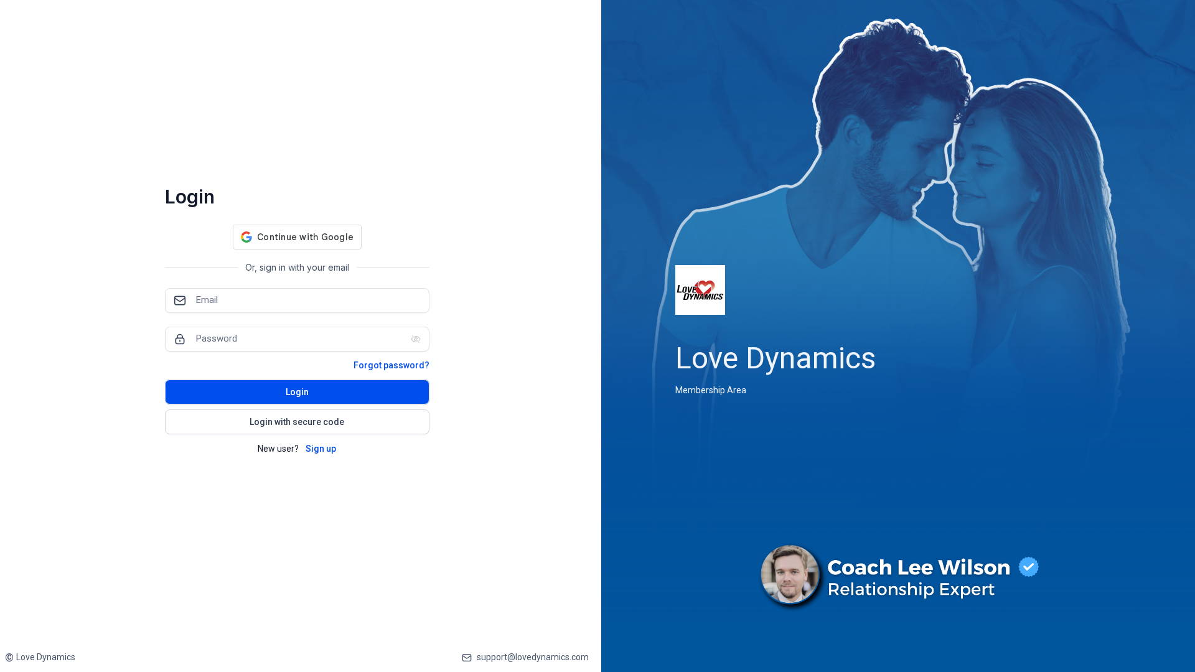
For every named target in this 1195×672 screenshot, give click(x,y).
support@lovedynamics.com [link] (533, 657)
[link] (40, 657)
